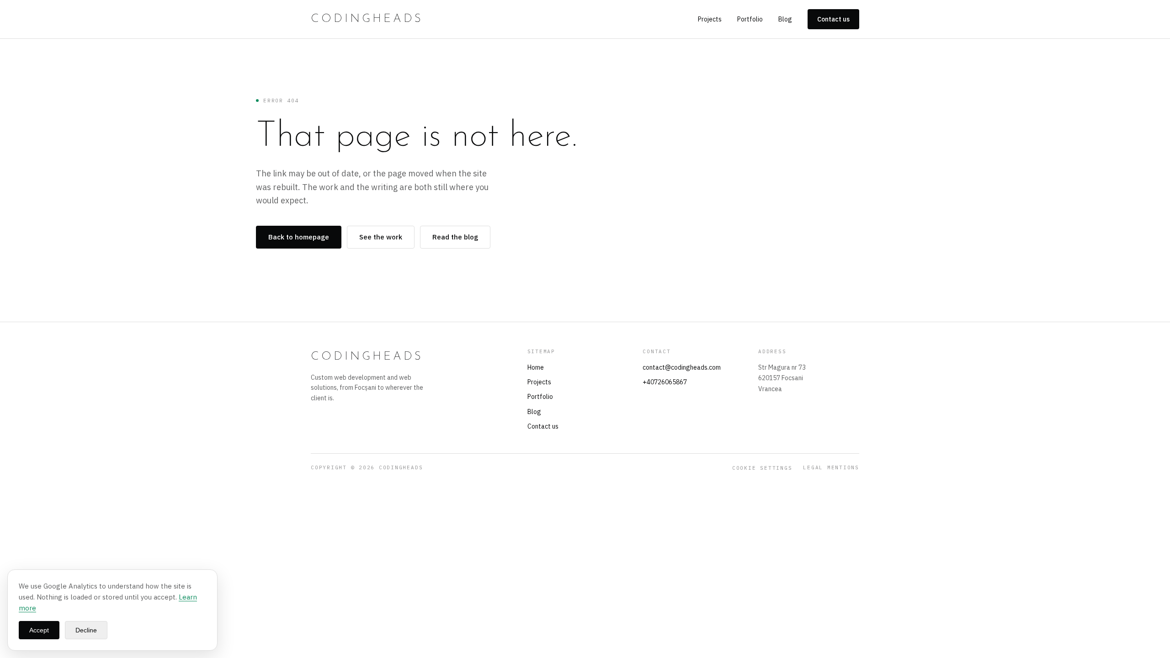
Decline (86, 630)
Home (535, 367)
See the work (380, 237)
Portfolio (750, 19)
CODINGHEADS (367, 19)
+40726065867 (665, 382)
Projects (710, 19)
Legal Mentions (831, 467)
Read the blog (455, 237)
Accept (39, 630)
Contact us (833, 19)
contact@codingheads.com (682, 367)
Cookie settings (762, 468)
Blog (785, 19)
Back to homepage (298, 237)
